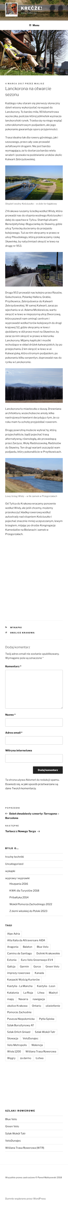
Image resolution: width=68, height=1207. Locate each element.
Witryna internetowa (18, 750)
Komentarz (13, 666)
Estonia (11, 959)
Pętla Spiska (46, 1018)
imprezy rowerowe (18, 973)
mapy (10, 999)
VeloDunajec (30, 1038)
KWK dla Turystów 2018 (24, 890)
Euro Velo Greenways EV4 (37, 959)
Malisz (39, 83)
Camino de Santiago (19, 953)
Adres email (13, 732)
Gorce (37, 966)
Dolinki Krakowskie (48, 953)
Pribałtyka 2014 (19, 897)
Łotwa (39, 1058)
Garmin (24, 966)
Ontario (36, 1005)
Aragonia (12, 946)
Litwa (40, 992)
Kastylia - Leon (46, 986)
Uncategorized (14, 864)
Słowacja (12, 1038)
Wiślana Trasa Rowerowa (40, 1051)
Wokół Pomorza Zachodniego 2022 (30, 904)
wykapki (16, 627)
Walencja (37, 1045)
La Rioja (28, 992)
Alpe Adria (13, 933)
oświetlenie (53, 1005)
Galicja (11, 966)
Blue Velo (42, 946)
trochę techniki (14, 856)
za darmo (25, 1058)
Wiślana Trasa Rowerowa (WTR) (24, 1147)
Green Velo (52, 966)
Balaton (27, 946)
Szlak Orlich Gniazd (18, 1032)
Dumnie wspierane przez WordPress (25, 1198)
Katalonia (13, 992)
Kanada (39, 973)
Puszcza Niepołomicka (21, 1018)
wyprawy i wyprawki (17, 878)
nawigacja (39, 999)
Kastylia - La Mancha (19, 986)
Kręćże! (31, 8)
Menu (36, 25)
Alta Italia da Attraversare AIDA (26, 940)
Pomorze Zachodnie (19, 1012)
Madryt (53, 992)
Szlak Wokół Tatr (45, 1032)
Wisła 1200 (14, 1051)
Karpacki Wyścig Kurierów (23, 979)
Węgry (11, 1058)
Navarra (23, 999)
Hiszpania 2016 (18, 883)
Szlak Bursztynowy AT (20, 1025)
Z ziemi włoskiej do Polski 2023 (28, 911)
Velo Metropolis (17, 1045)
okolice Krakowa (22, 633)
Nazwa (10, 714)
